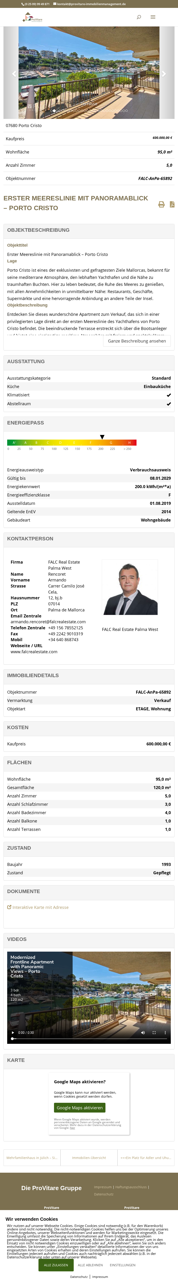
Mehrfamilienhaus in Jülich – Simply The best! (31, 1157)
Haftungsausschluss (131, 1187)
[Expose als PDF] (172, 204)
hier (72, 1128)
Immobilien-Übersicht (89, 1157)
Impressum (103, 1187)
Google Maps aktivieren (80, 1107)
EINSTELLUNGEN (123, 1265)
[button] (13, 72)
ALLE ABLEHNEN (90, 1265)
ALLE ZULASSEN (56, 1265)
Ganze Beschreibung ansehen (137, 341)
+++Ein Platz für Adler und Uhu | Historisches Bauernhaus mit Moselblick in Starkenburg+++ (146, 1157)
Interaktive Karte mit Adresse (40, 907)
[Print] (161, 204)
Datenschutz (104, 1194)
